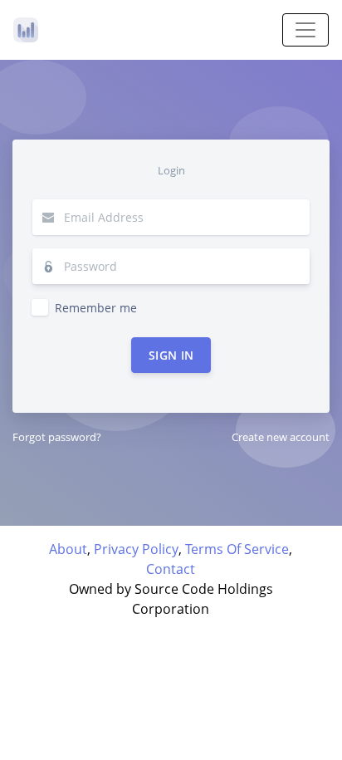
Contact (170, 569)
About (68, 549)
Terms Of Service (237, 549)
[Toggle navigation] (305, 30)
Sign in (171, 355)
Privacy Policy (136, 549)
